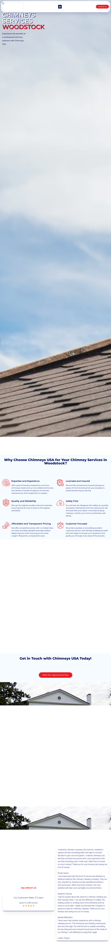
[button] (60, 6)
